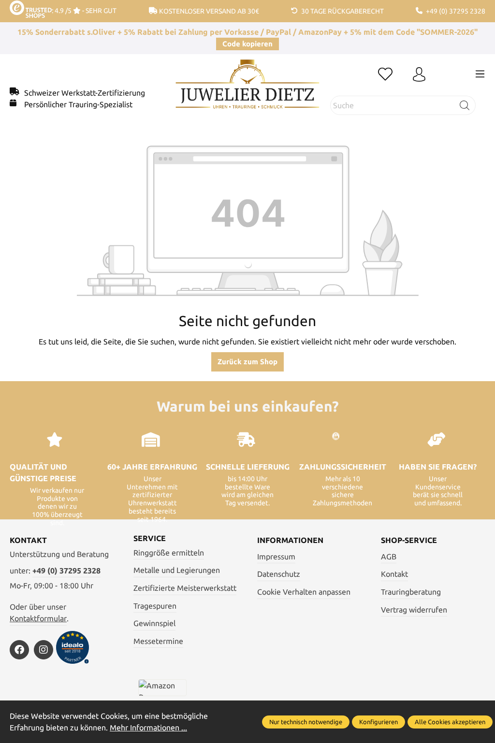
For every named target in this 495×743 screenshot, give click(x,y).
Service (149, 538)
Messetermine (158, 641)
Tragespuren (154, 605)
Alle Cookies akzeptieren (450, 721)
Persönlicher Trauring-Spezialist (78, 104)
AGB (388, 556)
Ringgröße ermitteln (168, 552)
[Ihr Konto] (419, 75)
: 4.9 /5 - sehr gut (84, 10)
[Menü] (480, 74)
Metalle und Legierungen (176, 570)
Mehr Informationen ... (148, 727)
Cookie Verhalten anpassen (303, 591)
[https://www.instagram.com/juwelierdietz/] (43, 649)
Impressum (276, 556)
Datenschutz (278, 574)
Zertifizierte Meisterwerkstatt (184, 588)
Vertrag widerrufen (414, 609)
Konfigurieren (378, 721)
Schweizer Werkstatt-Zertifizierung (84, 92)
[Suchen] (465, 105)
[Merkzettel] (385, 75)
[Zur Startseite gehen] (247, 91)
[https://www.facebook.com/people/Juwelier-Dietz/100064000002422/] (19, 649)
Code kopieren (247, 44)
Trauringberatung (411, 591)
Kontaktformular (38, 618)
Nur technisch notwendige (305, 721)
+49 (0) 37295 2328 (66, 570)
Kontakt (394, 574)
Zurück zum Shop (247, 361)
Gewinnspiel (154, 623)
